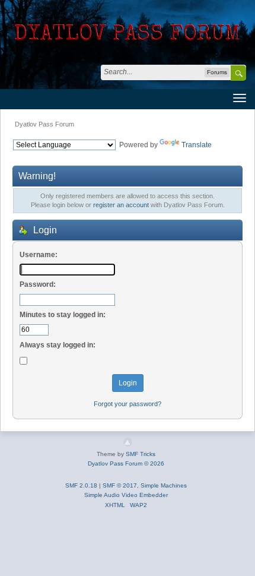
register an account (121, 204)
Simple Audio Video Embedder (126, 495)
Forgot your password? (127, 403)
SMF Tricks (140, 454)
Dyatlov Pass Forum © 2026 (126, 463)
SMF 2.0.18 (81, 485)
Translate (196, 145)
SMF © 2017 (120, 485)
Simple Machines (164, 485)
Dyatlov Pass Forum (44, 124)
